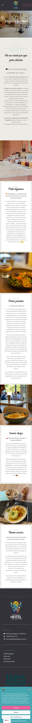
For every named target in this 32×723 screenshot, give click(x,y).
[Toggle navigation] (2, 5)
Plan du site (7, 656)
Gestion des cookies (9, 661)
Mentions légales (8, 653)
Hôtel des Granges (11, 25)
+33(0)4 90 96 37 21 (12, 636)
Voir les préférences (16, 717)
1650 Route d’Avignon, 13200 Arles (16, 633)
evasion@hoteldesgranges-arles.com (16, 639)
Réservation (7, 659)
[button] (29, 690)
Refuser (16, 712)
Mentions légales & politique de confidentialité (16, 720)
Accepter (16, 707)
